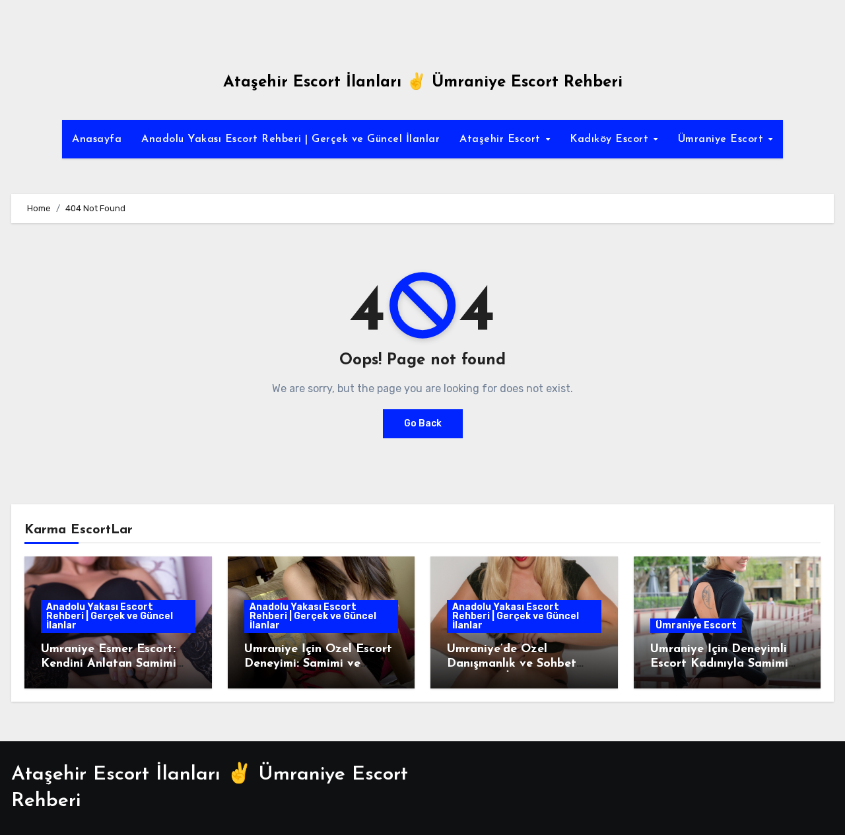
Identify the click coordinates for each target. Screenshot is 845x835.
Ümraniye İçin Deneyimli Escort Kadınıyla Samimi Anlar (719, 664)
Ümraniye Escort (722, 139)
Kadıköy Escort (611, 139)
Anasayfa (96, 139)
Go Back (423, 423)
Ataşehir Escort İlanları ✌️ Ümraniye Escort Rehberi (423, 82)
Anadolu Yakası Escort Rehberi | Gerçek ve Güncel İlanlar (290, 139)
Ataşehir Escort (501, 139)
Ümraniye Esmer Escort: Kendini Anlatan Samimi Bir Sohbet (108, 664)
